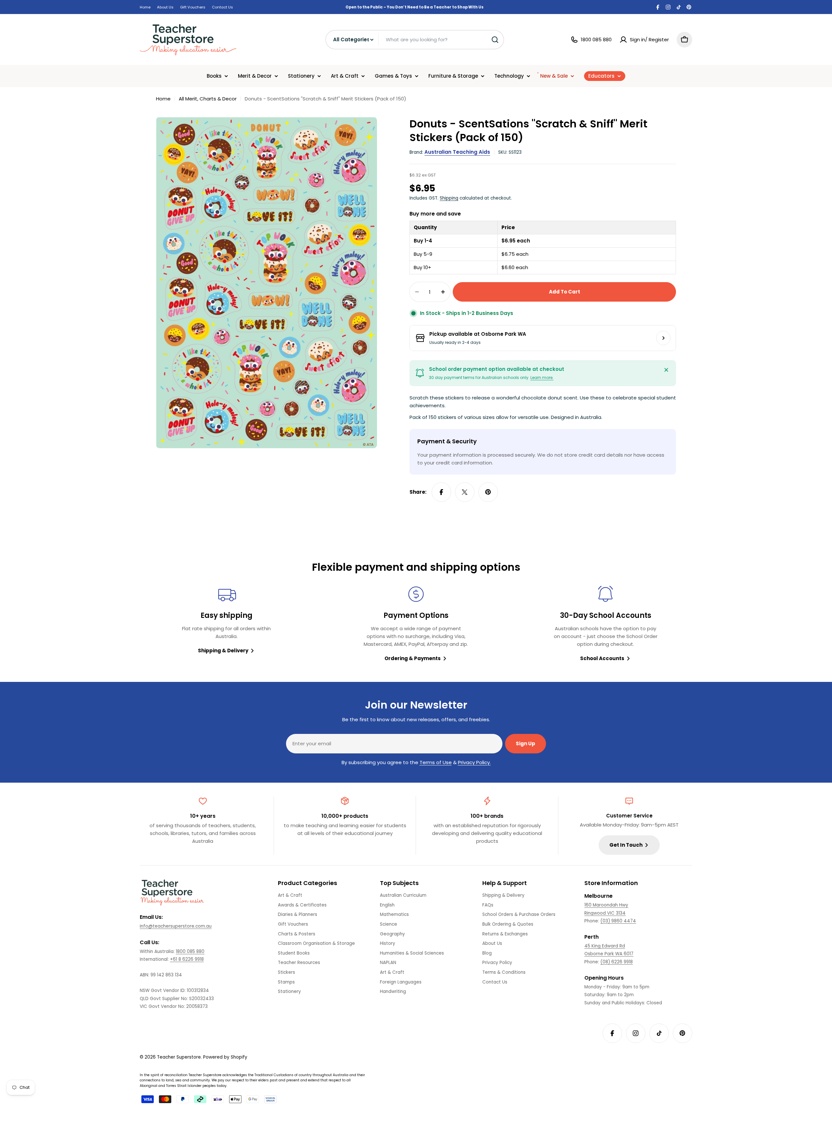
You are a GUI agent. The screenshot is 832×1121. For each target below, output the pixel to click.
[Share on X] (464, 492)
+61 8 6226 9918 (187, 959)
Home (145, 7)
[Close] (666, 370)
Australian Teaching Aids (457, 152)
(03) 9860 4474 (618, 921)
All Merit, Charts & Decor (208, 98)
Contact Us (222, 7)
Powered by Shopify (225, 1057)
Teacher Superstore (179, 1057)
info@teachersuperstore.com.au (176, 926)
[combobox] (414, 39)
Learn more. (541, 377)
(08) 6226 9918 (616, 962)
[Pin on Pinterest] (488, 492)
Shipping (449, 198)
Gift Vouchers (192, 7)
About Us (165, 7)
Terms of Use (436, 762)
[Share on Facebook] (441, 492)
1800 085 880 (190, 951)
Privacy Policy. (474, 762)
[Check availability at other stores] (663, 338)
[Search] (495, 40)
